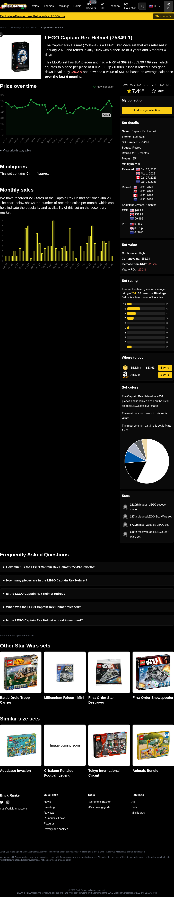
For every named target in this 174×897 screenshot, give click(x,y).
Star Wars (31, 27)
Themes (49, 6)
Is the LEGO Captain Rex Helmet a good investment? (44, 620)
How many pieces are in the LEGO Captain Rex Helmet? (46, 580)
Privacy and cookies (56, 829)
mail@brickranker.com (13, 808)
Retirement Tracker (99, 801)
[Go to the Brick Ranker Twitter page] (1, 802)
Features (49, 823)
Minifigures (138, 812)
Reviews (49, 812)
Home (3, 27)
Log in (168, 6)
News (47, 801)
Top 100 (102, 6)
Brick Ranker (10, 795)
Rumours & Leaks (54, 818)
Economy (114, 6)
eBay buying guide (99, 807)
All (133, 801)
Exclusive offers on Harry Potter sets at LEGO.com (32, 16)
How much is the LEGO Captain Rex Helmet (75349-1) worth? (50, 567)
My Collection (130, 6)
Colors (77, 6)
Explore (35, 6)
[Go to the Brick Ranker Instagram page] (8, 802)
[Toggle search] (142, 6)
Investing (49, 807)
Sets (134, 807)
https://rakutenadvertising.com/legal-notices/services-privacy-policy (38, 860)
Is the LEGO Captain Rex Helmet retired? (35, 593)
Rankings (63, 6)
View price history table (17, 150)
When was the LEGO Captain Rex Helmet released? (43, 607)
